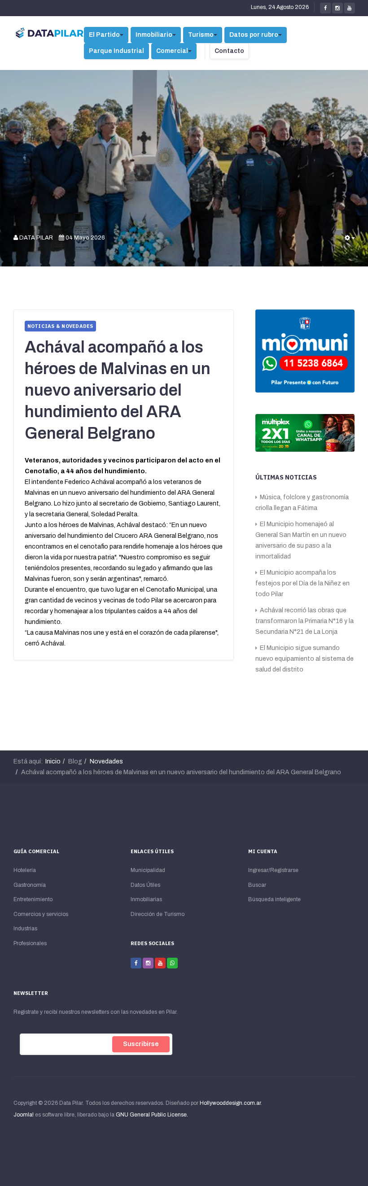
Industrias (25, 928)
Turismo (201, 34)
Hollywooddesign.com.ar (230, 1103)
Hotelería (24, 870)
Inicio (53, 761)
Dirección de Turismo (157, 914)
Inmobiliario (154, 34)
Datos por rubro (253, 34)
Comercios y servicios (40, 914)
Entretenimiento (33, 899)
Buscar (257, 885)
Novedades (106, 761)
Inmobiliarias (146, 899)
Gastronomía (29, 885)
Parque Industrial (116, 51)
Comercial (172, 51)
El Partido (104, 34)
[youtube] (349, 8)
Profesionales (30, 943)
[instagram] (337, 8)
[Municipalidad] (305, 350)
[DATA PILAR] (49, 33)
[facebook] (325, 8)
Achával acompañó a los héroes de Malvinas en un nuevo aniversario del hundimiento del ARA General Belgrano (117, 390)
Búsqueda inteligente (274, 899)
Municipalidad (148, 870)
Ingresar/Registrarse (273, 870)
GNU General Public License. (152, 1115)
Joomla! (23, 1115)
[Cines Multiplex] (305, 432)
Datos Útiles (145, 885)
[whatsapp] (172, 963)
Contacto (229, 51)
